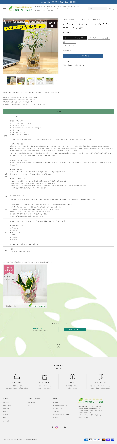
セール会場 (6, 421)
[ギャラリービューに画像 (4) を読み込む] (40, 81)
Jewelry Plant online (12, 439)
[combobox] (97, 8)
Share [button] (67, 61)
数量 (64, 42)
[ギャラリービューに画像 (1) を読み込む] (11, 81)
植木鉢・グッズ (7, 405)
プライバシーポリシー (59, 408)
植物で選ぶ (6, 402)
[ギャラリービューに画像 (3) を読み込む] (30, 81)
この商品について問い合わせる (74, 65)
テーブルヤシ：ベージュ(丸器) (99, 38)
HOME (65, 19)
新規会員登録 (31, 402)
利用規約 (55, 418)
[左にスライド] (5, 81)
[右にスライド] (56, 81)
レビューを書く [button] (74, 330)
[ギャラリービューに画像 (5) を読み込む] (49, 81)
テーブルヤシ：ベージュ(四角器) (75, 38)
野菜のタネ (6, 408)
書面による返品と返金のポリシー (62, 415)
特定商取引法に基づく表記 (60, 405)
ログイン (30, 405)
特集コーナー (6, 418)
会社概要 (55, 402)
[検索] (105, 8)
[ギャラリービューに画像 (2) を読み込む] (21, 81)
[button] (4, 9)
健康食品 (5, 412)
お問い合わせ (57, 412)
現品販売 (5, 415)
